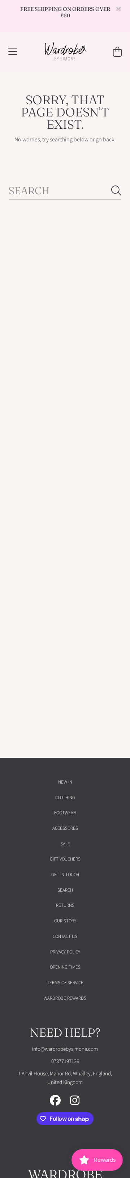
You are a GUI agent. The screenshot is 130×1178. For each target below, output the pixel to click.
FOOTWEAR (65, 813)
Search (65, 890)
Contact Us (65, 936)
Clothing (65, 797)
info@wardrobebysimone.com (65, 1049)
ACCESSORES (65, 828)
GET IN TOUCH (65, 874)
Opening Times (65, 967)
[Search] (116, 191)
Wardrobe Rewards (65, 998)
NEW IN (65, 782)
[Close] (118, 9)
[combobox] (65, 190)
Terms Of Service (65, 982)
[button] (13, 52)
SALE (65, 844)
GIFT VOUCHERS (65, 859)
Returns (65, 905)
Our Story (65, 921)
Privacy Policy (65, 952)
